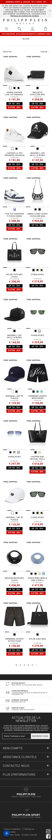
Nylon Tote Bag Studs (14, 275)
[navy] (16, 391)
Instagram (48, 831)
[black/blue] (10, 452)
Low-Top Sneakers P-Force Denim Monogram (14, 215)
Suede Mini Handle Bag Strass (37, 579)
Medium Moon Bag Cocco (14, 579)
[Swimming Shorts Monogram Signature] (37, 374)
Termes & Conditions (12, 829)
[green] (37, 391)
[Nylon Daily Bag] (37, 617)
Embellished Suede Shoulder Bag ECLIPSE (38, 215)
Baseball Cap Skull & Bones (37, 154)
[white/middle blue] (14, 209)
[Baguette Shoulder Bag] (37, 70)
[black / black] (18, 88)
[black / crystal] (39, 209)
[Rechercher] (19, 28)
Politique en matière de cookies (24, 16)
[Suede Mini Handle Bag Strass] (37, 556)
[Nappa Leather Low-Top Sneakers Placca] (14, 70)
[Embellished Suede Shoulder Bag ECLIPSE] (37, 192)
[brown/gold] (14, 452)
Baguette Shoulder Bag (37, 93)
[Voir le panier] (45, 28)
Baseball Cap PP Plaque (14, 397)
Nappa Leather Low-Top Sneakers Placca (14, 93)
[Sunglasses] (37, 252)
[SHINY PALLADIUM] (18, 452)
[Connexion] (32, 28)
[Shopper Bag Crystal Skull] (37, 434)
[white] (10, 88)
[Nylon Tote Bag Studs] (14, 252)
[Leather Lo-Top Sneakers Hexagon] (14, 131)
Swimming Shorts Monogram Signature (37, 397)
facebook (48, 836)
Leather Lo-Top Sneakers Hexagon (14, 154)
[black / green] (37, 270)
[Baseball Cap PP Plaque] (14, 374)
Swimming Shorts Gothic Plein (14, 640)
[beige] (39, 452)
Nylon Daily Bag (37, 639)
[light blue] (41, 391)
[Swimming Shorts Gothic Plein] (14, 617)
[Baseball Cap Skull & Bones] (37, 131)
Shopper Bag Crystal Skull (37, 458)
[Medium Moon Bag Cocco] (14, 556)
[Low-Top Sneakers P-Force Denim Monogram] (14, 192)
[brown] (41, 270)
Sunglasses (37, 274)
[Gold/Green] (39, 331)
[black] (14, 88)
